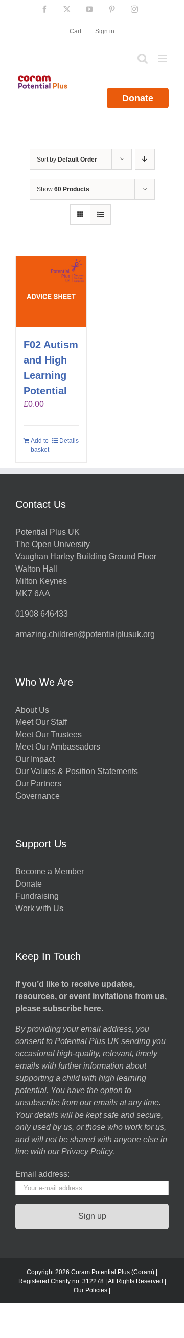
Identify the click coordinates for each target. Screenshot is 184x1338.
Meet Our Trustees (48, 734)
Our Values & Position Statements (76, 771)
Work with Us (39, 908)
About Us (32, 710)
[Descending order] (145, 159)
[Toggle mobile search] (142, 58)
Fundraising (37, 896)
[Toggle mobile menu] (163, 58)
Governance (37, 795)
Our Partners (38, 783)
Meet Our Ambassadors (57, 746)
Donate (137, 98)
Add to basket (40, 445)
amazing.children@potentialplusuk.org (85, 634)
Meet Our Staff (41, 722)
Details (69, 440)
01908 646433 (41, 613)
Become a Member (49, 871)
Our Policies (90, 1290)
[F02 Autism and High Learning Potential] (51, 291)
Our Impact (36, 759)
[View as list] (100, 214)
